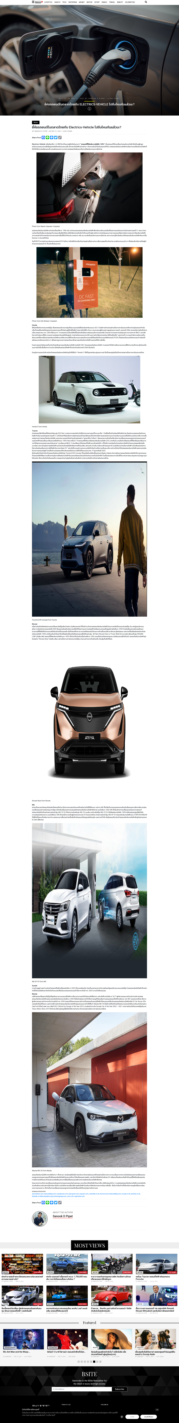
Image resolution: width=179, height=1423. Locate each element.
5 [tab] (91, 1362)
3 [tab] (85, 1362)
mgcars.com (84, 1194)
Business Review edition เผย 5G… (106, 1352)
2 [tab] (82, 1362)
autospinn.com (73, 1194)
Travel (112, 2)
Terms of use (66, 1404)
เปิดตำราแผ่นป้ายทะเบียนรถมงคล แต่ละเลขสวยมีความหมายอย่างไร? (22, 1277)
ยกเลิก (132, 1417)
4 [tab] (88, 1362)
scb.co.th (70, 1196)
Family (104, 2)
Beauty (120, 2)
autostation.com (38, 1194)
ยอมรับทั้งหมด (148, 1417)
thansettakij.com (50, 1194)
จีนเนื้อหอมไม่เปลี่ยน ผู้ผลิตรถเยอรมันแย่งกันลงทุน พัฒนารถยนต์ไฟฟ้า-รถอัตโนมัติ (21, 1309)
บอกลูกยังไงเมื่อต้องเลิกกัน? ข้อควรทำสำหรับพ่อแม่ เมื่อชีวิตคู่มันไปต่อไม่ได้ (66, 1353)
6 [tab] (94, 1362)
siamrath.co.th (94, 1194)
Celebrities (130, 2)
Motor (89, 2)
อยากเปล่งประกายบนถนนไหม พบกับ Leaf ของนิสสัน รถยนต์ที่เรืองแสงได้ (66, 1309)
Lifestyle (48, 2)
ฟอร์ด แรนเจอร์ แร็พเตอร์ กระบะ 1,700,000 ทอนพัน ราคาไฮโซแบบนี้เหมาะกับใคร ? (66, 1277)
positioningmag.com (59, 1196)
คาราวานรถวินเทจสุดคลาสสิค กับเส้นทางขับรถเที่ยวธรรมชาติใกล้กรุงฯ (111, 1277)
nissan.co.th (126, 1194)
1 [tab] (79, 1362)
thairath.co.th (36, 1196)
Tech (64, 2)
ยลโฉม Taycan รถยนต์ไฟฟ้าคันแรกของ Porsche (153, 1277)
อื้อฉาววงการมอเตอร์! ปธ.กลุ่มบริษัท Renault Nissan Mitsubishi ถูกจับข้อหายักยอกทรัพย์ (155, 1309)
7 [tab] (97, 1362)
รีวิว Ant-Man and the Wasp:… (148, 1352)
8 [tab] (100, 1362)
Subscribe (119, 1389)
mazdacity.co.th (62, 1194)
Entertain (72, 2)
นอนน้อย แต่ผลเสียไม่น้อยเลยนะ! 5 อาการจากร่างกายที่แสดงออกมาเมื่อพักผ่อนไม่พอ (22, 1353)
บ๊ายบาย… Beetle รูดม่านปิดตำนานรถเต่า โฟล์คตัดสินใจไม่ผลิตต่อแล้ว (111, 1309)
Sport (97, 2)
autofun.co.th (135, 1194)
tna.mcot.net (104, 1194)
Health (57, 2)
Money (82, 2)
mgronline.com (79, 1196)
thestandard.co (46, 1196)
